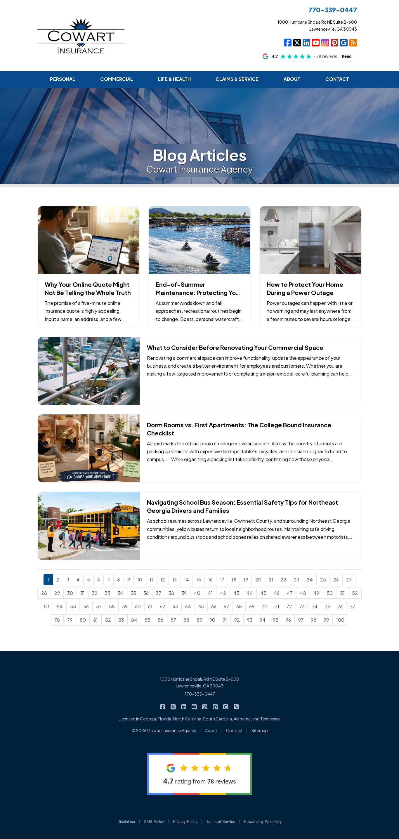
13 (174, 579)
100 (340, 620)
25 (323, 579)
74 (315, 606)
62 (162, 606)
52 (355, 593)
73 (302, 606)
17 (222, 579)
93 (249, 620)
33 (107, 593)
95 (275, 620)
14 (186, 579)
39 (184, 593)
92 (237, 620)
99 (326, 620)
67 (226, 606)
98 (313, 620)
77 (352, 606)
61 (150, 606)
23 (296, 579)
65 (201, 606)
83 (121, 620)
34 (120, 593)
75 (327, 606)
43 (236, 593)
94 (263, 620)
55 (73, 606)
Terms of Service (220, 821)
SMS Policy (154, 821)
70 (265, 606)
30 (70, 593)
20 (258, 579)
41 (210, 593)
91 (225, 620)
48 (303, 593)
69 (251, 606)
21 (271, 579)
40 (197, 593)
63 (175, 606)
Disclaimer (126, 821)
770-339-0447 (199, 693)
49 (316, 593)
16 (210, 579)
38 (171, 593)
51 (342, 593)
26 (336, 579)
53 (46, 606)
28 (44, 593)
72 (289, 606)
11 (151, 579)
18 (234, 579)
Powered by (263, 821)
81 (95, 620)
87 (173, 620)
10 (139, 579)
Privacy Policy (185, 821)
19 (246, 579)
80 (83, 620)
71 (277, 606)
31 (82, 593)
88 (186, 620)
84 (134, 620)
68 (239, 606)
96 (288, 620)
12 (162, 579)
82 (108, 620)
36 (146, 593)
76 (340, 606)
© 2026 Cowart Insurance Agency (163, 730)
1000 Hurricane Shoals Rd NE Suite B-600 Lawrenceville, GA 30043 (199, 682)
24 (310, 579)
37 (158, 593)
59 (125, 606)
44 (250, 593)
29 (57, 593)
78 (57, 620)
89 (199, 620)
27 (349, 579)
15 (198, 579)
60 (138, 606)
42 (223, 593)
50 (330, 593)
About (211, 730)
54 (60, 606)
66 (213, 606)
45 (263, 593)
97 (300, 620)
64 (188, 606)
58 (112, 606)
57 (99, 606)
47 (290, 593)
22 (284, 579)
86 (160, 620)
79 (69, 620)
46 (277, 593)
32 (95, 593)
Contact (234, 730)
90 (212, 620)
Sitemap (259, 730)
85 (147, 620)
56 (86, 606)
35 (133, 593)
